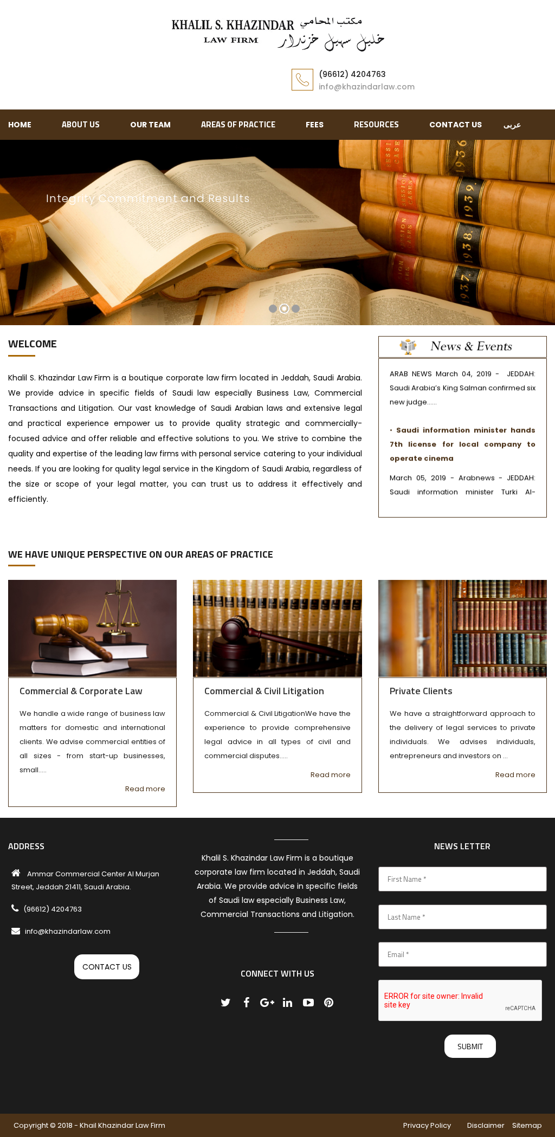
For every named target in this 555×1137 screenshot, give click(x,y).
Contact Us (455, 124)
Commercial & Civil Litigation (264, 690)
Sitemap (527, 1125)
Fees (315, 124)
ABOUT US (81, 124)
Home (19, 124)
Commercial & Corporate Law (81, 690)
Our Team (150, 124)
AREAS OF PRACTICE (238, 124)
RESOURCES (376, 124)
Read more (145, 789)
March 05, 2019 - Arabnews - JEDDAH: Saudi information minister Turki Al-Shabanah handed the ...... (462, 479)
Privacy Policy (427, 1125)
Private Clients (421, 690)
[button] (17, 239)
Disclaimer (486, 1125)
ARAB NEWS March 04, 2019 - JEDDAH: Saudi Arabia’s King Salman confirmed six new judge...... (462, 375)
